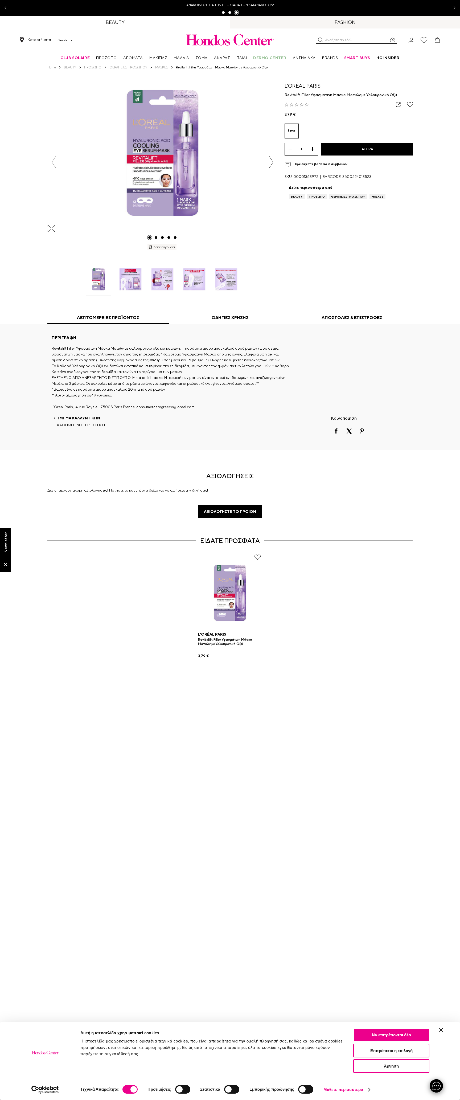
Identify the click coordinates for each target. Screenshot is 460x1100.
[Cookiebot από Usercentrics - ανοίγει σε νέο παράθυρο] (45, 1090)
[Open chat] (436, 1086)
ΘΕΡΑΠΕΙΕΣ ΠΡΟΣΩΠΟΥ (348, 196)
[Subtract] (290, 149)
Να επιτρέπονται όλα (391, 1035)
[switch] (182, 1089)
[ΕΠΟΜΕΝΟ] (271, 162)
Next (452, 8)
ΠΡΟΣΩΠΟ (317, 196)
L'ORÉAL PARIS (302, 86)
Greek (62, 40)
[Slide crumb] (149, 237)
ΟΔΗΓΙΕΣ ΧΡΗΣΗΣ (230, 317)
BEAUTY (297, 196)
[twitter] (349, 431)
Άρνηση (391, 1066)
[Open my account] (411, 40)
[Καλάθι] (437, 40)
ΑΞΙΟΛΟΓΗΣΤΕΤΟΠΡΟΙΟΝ (230, 511)
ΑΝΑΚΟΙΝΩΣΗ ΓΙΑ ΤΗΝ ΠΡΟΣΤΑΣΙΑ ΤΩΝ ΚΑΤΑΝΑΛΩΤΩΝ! (230, 5)
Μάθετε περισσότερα (343, 1089)
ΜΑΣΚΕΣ (377, 196)
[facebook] (336, 431)
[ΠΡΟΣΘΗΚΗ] (312, 149)
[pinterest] (361, 431)
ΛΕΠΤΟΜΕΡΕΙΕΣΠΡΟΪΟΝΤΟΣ (108, 317)
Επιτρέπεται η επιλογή (391, 1050)
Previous (7, 8)
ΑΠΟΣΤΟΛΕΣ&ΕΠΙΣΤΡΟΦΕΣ (352, 317)
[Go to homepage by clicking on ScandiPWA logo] (230, 40)
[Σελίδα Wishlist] (424, 40)
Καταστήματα (39, 40)
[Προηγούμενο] (54, 162)
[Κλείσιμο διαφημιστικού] (441, 1030)
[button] (320, 40)
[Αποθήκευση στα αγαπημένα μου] (410, 104)
